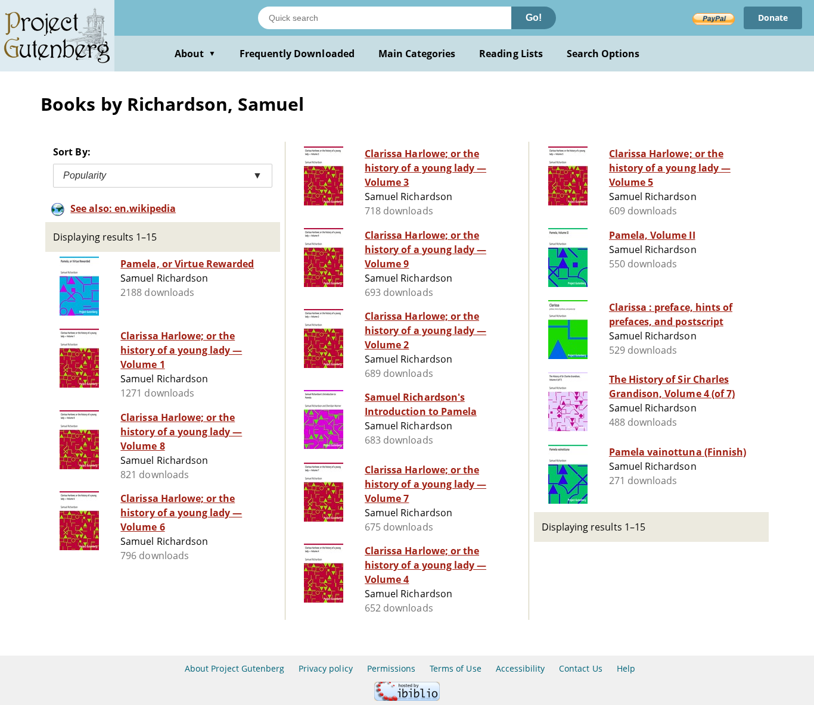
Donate (773, 17)
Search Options (603, 53)
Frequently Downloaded (297, 53)
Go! (534, 18)
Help (626, 668)
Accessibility (520, 668)
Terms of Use (455, 668)
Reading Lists (511, 53)
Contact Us (580, 668)
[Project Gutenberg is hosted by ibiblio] (407, 697)
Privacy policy (326, 668)
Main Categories (417, 53)
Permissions (391, 668)
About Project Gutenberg (234, 668)
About (195, 53)
